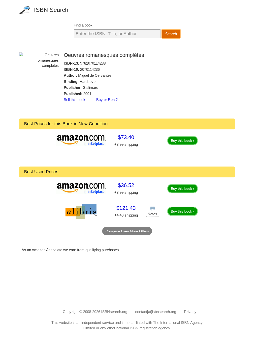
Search (171, 34)
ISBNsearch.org (114, 312)
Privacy (190, 312)
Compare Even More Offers (127, 231)
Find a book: (84, 25)
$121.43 (126, 208)
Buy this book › (182, 141)
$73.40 (126, 137)
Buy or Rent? (107, 99)
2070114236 (90, 69)
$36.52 (126, 185)
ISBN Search (51, 9)
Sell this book (74, 99)
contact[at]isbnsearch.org (155, 312)
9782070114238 (93, 63)
